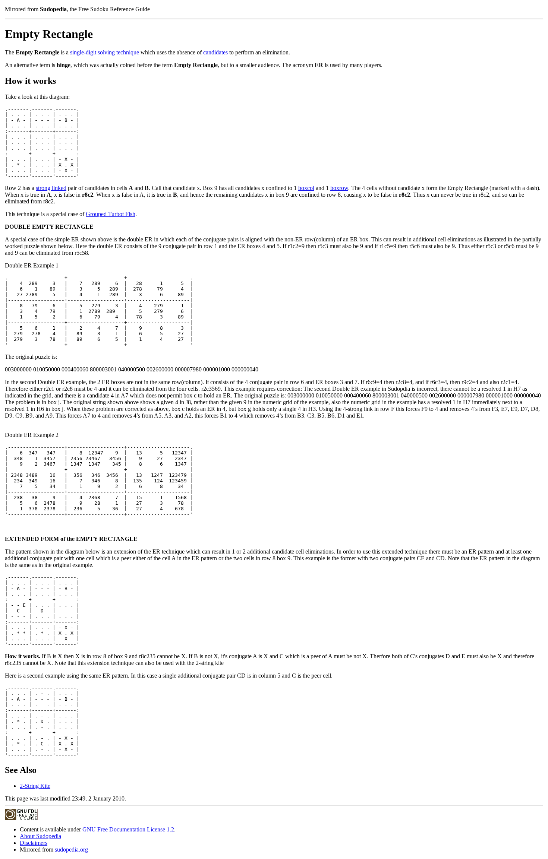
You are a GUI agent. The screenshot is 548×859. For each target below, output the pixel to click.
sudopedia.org (71, 849)
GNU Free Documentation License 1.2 (128, 829)
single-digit (83, 52)
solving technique (118, 52)
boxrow (339, 188)
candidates (215, 52)
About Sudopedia (40, 836)
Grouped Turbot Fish (110, 214)
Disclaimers (33, 843)
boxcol (306, 188)
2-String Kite (35, 786)
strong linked (51, 188)
